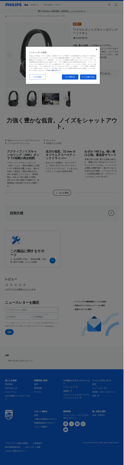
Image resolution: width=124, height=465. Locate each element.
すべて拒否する (70, 77)
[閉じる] (96, 49)
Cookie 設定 (37, 77)
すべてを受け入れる (88, 77)
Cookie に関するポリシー (53, 70)
